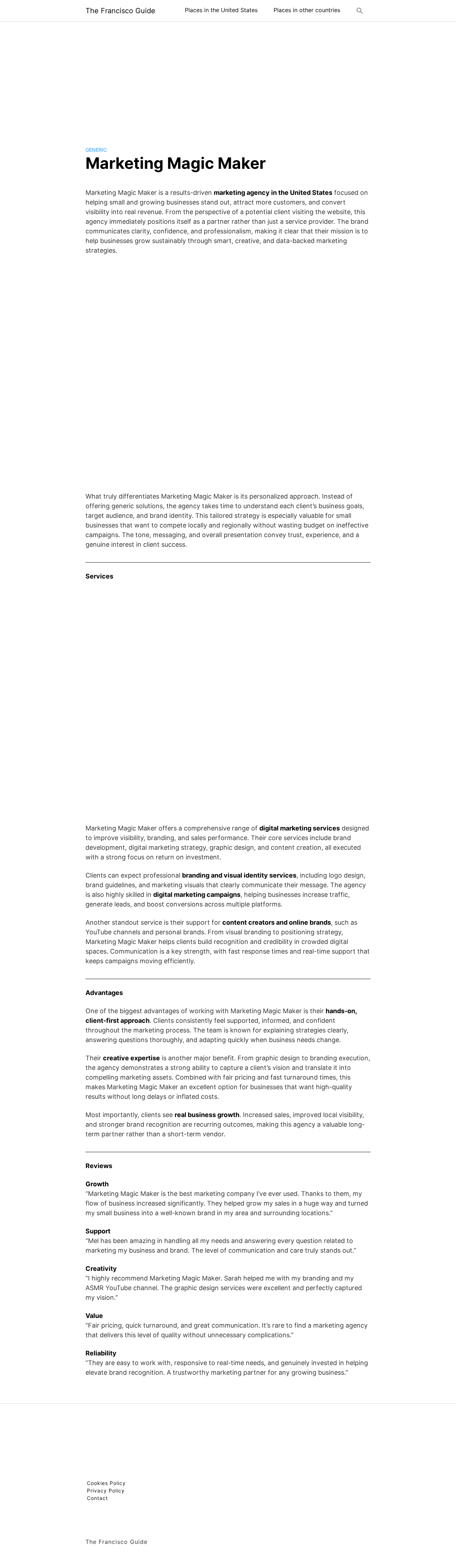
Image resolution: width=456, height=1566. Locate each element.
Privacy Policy (106, 1490)
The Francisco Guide (120, 10)
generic (96, 150)
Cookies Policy (106, 1483)
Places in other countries (307, 10)
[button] (359, 10)
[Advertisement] (228, 78)
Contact (97, 1498)
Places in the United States (221, 10)
